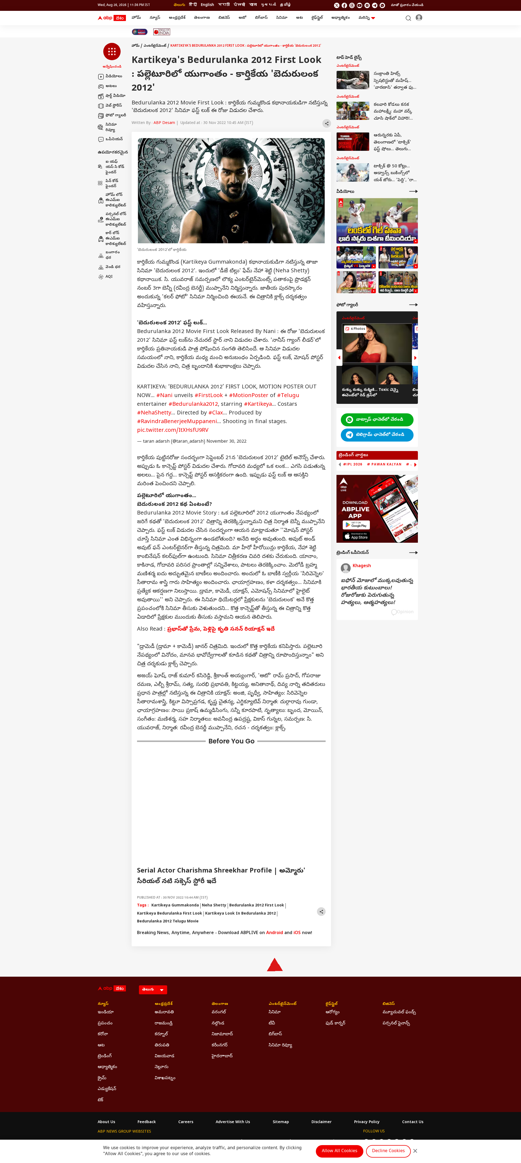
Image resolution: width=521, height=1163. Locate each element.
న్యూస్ (155, 18)
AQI (109, 276)
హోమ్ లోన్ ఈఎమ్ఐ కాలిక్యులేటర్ (116, 200)
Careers (185, 1122)
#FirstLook (209, 396)
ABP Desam (164, 123)
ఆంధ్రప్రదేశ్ (177, 18)
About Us (106, 1122)
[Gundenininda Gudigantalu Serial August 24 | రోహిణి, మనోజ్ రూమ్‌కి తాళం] (398, 282)
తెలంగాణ (202, 18)
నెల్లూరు (162, 1067)
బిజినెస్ (224, 18)
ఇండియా (106, 1012)
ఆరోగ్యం (333, 1012)
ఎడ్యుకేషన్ (107, 1089)
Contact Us (412, 1122)
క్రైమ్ (102, 1078)
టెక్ (100, 1100)
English (207, 5)
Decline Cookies (388, 1151)
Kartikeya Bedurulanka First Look (169, 913)
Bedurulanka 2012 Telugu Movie (168, 921)
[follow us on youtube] (359, 5)
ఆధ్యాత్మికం (340, 18)
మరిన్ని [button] (364, 18)
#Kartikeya (258, 404)
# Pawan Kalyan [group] (384, 464)
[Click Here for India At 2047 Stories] (140, 31)
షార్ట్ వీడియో (115, 96)
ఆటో (242, 18)
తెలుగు (179, 5)
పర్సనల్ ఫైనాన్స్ (396, 1024)
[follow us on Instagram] (367, 5)
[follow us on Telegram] (374, 5)
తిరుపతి (162, 1046)
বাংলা (253, 5)
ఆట (299, 18)
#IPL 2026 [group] (353, 464)
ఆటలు (111, 86)
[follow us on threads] (352, 5)
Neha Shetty (214, 905)
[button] (112, 56)
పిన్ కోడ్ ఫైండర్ (112, 184)
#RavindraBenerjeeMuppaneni (177, 422)
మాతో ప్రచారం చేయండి (407, 5)
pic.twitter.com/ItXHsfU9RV (172, 430)
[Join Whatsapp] (382, 5)
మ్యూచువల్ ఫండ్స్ (399, 1012)
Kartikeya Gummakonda (175, 905)
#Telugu (288, 396)
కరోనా (103, 1034)
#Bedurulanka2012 (193, 404)
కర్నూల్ (161, 1034)
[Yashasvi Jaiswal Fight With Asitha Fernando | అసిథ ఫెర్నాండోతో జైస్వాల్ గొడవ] (356, 257)
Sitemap (281, 1122)
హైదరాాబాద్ (222, 1056)
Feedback (147, 1122)
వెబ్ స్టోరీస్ (114, 105)
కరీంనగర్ (219, 1046)
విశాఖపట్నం (165, 1078)
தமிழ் (285, 5)
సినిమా (281, 18)
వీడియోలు (114, 76)
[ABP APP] (356, 524)
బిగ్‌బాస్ (261, 18)
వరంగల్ (219, 1012)
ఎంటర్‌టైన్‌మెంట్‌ (155, 46)
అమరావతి (164, 1012)
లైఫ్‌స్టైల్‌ (317, 18)
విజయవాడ (164, 1056)
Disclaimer (322, 1122)
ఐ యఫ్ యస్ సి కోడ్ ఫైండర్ (115, 167)
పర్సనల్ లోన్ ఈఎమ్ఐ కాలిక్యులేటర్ (116, 220)
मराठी (224, 5)
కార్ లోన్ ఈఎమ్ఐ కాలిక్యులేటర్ (116, 239)
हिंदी (193, 5)
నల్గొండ (218, 1024)
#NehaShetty (154, 413)
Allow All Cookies (339, 1151)
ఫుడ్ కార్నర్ (335, 1024)
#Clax (215, 413)
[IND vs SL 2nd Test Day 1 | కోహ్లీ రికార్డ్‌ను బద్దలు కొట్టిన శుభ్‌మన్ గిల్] (377, 221)
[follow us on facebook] (344, 5)
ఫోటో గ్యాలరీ (116, 115)
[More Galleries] (413, 305)
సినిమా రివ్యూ (111, 127)
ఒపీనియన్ (114, 139)
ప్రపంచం (105, 1024)
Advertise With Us (233, 1122)
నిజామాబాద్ (222, 1034)
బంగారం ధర (113, 255)
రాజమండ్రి (164, 1024)
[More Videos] (413, 191)
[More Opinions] (413, 553)
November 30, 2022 (226, 442)
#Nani (164, 396)
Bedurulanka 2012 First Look (256, 905)
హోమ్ (136, 18)
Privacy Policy (367, 1122)
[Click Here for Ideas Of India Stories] (161, 31)
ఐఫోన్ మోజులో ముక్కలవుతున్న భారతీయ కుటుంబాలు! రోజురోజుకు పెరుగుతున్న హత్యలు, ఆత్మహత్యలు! (377, 592)
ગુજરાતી (268, 5)
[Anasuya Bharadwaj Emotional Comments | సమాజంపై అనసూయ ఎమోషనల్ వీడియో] (356, 282)
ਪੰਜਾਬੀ (239, 5)
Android (274, 933)
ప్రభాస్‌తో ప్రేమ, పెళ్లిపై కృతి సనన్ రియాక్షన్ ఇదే (221, 629)
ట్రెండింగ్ (105, 1056)
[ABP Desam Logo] (112, 18)
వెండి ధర (113, 267)
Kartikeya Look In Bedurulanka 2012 (240, 913)
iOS (297, 933)
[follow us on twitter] (336, 5)
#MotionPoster (248, 396)
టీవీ (272, 1024)
